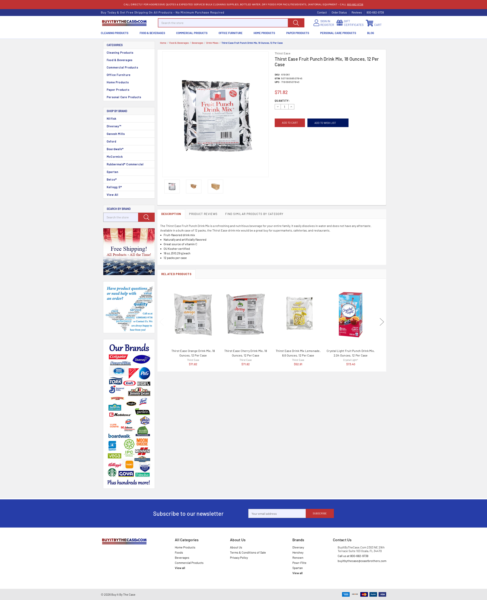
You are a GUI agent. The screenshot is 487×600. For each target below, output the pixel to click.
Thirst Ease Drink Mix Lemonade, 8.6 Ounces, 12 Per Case (298, 353)
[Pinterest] (299, 144)
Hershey (297, 552)
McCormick (115, 156)
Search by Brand (119, 208)
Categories (115, 45)
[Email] (282, 144)
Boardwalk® (115, 149)
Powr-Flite (299, 562)
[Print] (287, 144)
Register (327, 24)
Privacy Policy (239, 557)
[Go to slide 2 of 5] (382, 322)
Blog (370, 33)
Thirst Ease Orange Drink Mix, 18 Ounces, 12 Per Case (193, 353)
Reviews (357, 12)
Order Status (339, 12)
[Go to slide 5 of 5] (161, 322)
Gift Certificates (354, 22)
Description (171, 214)
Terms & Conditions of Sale (248, 552)
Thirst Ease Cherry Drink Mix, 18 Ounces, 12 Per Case (245, 353)
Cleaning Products (114, 33)
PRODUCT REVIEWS (203, 214)
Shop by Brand (117, 111)
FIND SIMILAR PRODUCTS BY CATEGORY (254, 214)
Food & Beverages (152, 33)
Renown (297, 557)
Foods (179, 552)
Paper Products (297, 33)
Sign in (325, 21)
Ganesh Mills (116, 133)
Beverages (182, 557)
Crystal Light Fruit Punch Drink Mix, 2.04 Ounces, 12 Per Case (351, 353)
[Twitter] (293, 144)
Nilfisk (111, 118)
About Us (236, 547)
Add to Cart (193, 359)
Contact (322, 12)
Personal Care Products (338, 33)
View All (113, 194)
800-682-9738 (355, 4)
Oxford (111, 141)
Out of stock (350, 359)
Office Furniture (231, 33)
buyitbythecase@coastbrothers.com (362, 561)
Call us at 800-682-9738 (353, 556)
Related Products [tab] (176, 274)
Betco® (112, 179)
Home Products (264, 33)
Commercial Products (192, 33)
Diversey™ (114, 126)
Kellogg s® (114, 187)
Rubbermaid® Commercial (125, 164)
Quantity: (282, 100)
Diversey (298, 547)
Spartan (112, 171)
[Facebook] (276, 144)
